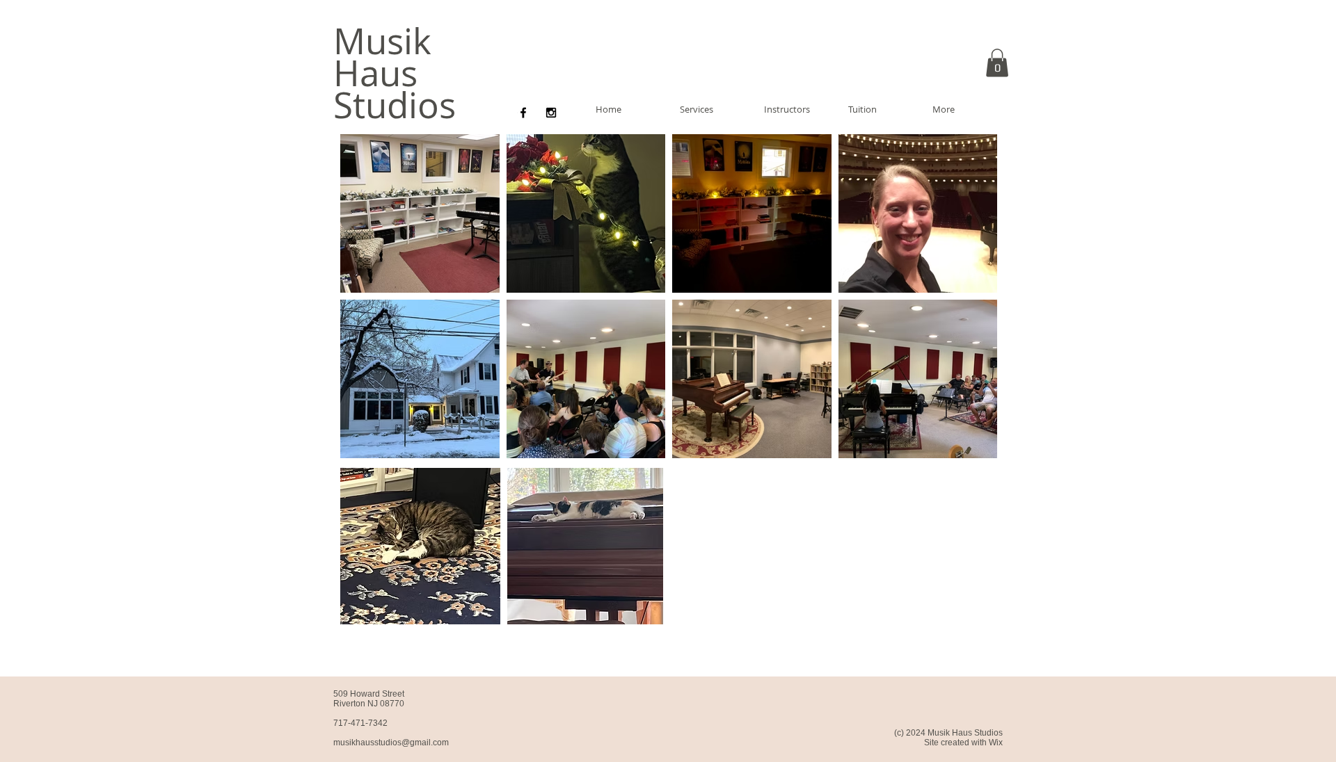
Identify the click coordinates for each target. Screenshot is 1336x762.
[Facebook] (523, 113)
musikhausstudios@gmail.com (391, 742)
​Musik (382, 41)
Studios (394, 105)
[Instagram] (551, 113)
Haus (375, 73)
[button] (997, 63)
